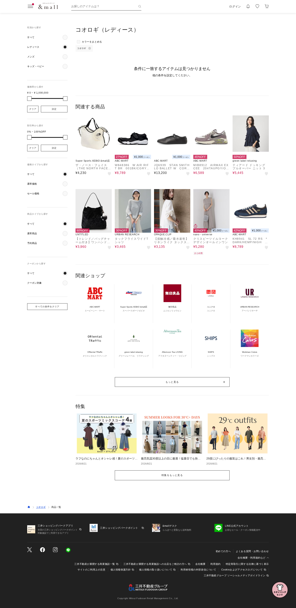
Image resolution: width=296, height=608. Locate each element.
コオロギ (41, 507)
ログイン (235, 6)
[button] (47, 37)
